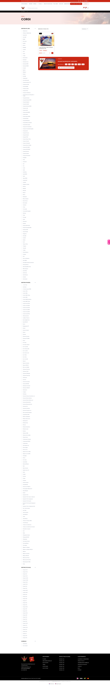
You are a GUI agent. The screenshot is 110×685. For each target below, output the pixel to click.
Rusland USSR (25, 229)
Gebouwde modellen (47, 660)
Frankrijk (24, 76)
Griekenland (25, 78)
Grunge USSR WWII (26, 149)
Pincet (24, 457)
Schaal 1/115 (25, 569)
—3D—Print (25, 284)
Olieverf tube (25, 437)
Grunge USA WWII (26, 147)
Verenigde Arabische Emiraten (28, 262)
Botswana (25, 41)
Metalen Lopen (25, 428)
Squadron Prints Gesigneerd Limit (29, 506)
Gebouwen (25, 377)
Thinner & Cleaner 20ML (27, 520)
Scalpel (24, 474)
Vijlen (24, 532)
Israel (24, 167)
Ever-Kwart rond (26, 352)
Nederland (25, 196)
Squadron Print (25, 494)
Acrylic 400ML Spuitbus (27, 299)
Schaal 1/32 (25, 602)
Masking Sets (25, 420)
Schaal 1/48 (25, 615)
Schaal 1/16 (25, 586)
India (24, 159)
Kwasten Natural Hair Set (27, 404)
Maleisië (24, 188)
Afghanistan (25, 30)
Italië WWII (25, 174)
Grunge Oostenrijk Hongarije (28, 128)
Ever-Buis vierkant (26, 344)
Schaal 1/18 (25, 588)
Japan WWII (25, 178)
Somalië (24, 237)
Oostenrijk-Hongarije (26, 211)
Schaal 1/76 (25, 629)
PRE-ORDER (55, 3)
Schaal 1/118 (25, 571)
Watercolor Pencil (26, 557)
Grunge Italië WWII (26, 112)
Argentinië (25, 35)
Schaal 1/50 (25, 617)
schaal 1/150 (25, 584)
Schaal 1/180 (25, 590)
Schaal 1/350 (25, 606)
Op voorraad (25, 645)
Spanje (24, 239)
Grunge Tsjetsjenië (26, 143)
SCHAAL (40, 3)
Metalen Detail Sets (26, 426)
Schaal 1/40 (25, 608)
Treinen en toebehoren (27, 524)
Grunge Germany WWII (27, 106)
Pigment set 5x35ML (26, 453)
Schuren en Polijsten (26, 486)
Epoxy (24, 340)
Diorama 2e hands (26, 336)
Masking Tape (25, 422)
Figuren (24, 361)
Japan (24, 176)
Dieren (24, 332)
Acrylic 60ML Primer (26, 301)
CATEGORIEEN (24, 3)
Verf (23, 530)
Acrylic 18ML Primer (26, 295)
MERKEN (30, 3)
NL (87, 1)
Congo (24, 55)
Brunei (24, 45)
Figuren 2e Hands (26, 363)
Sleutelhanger (25, 490)
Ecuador (24, 67)
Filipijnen (24, 72)
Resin (24, 472)
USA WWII (25, 260)
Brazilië (24, 43)
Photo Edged (25, 447)
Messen (24, 424)
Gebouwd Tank (25, 371)
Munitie (24, 431)
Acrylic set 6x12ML (26, 305)
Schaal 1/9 (25, 633)
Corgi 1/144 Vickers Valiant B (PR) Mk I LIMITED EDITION (46, 48)
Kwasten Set (25, 406)
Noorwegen (25, 202)
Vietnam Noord (25, 264)
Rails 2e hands (25, 468)
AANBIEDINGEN (67, 3)
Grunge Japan (25, 114)
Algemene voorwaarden (83, 658)
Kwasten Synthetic (26, 408)
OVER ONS (61, 3)
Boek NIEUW (25, 321)
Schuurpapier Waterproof (27, 488)
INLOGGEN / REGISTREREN (76, 3)
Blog (79, 668)
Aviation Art (45, 662)
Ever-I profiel (25, 350)
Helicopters (25, 389)
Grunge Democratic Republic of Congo (28, 95)
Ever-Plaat (25, 354)
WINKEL (34, 3)
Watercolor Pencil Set (27, 559)
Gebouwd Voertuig (26, 375)
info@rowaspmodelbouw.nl (26, 666)
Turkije (24, 250)
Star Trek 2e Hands (26, 508)
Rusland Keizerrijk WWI (27, 227)
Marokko (24, 190)
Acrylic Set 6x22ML (26, 311)
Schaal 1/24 (25, 594)
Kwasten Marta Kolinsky (27, 398)
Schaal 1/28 (25, 598)
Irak (23, 163)
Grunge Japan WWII (26, 116)
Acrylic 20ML (25, 297)
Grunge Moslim (25, 118)
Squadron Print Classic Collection (29, 496)
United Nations (25, 252)
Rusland (24, 223)
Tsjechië (24, 248)
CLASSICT (39, 678)
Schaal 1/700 (25, 623)
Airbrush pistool (26, 315)
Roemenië (25, 221)
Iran (23, 165)
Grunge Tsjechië (26, 141)
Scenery (24, 476)
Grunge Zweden (26, 153)
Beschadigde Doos (26, 319)
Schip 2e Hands (25, 482)
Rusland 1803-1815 (26, 225)
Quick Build (25, 461)
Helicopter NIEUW (26, 387)
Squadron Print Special (27, 500)
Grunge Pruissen (26, 132)
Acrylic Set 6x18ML (26, 309)
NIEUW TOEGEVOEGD (48, 3)
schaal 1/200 (25, 592)
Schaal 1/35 (25, 604)
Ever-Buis (24, 342)
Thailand (24, 246)
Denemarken (25, 57)
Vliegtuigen (25, 539)
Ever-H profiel (25, 346)
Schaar (24, 478)
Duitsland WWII (26, 65)
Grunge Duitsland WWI (27, 99)
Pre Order (25, 459)
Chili (23, 51)
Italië (24, 169)
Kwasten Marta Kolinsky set (28, 400)
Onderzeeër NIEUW (26, 441)
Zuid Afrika (25, 270)
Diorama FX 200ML (26, 338)
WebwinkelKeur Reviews (56, 681)
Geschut (24, 379)
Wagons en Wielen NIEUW (27, 549)
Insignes (24, 391)
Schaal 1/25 (25, 596)
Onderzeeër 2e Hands (27, 439)
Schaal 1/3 (25, 600)
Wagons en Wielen (26, 547)
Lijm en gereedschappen (27, 412)
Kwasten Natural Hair (27, 402)
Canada (24, 49)
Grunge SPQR (25, 136)
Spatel (24, 492)
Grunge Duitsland (26, 97)
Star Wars (24, 510)
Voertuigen (25, 545)
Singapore (25, 233)
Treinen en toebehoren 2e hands (29, 526)
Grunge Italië (25, 110)
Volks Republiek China (27, 266)
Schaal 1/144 (25, 582)
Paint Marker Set (26, 445)
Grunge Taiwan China (27, 139)
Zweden (24, 276)
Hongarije (24, 157)
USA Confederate (26, 258)
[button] (49, 53)
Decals (24, 328)
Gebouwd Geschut (26, 369)
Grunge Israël (25, 108)
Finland (24, 74)
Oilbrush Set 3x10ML (26, 435)
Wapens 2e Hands (26, 553)
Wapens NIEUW (26, 555)
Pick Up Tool (25, 449)
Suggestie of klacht (82, 664)
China (24, 53)
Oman (24, 206)
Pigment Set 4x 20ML (27, 451)
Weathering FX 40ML (26, 561)
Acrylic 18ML (25, 293)
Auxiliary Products (26, 317)
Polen (24, 215)
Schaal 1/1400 (25, 580)
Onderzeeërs (25, 443)
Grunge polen (25, 130)
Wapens (24, 551)
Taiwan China (25, 243)
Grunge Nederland (26, 120)
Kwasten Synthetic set (27, 410)
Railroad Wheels (26, 463)
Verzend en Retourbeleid (83, 662)
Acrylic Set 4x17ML (26, 303)
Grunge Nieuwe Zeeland (27, 122)
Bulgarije (24, 47)
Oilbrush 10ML (25, 433)
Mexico (24, 192)
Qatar (24, 219)
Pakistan (24, 213)
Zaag (24, 563)
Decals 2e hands (26, 330)
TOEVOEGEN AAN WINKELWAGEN (67, 67)
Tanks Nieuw (25, 518)
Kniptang (24, 393)
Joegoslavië (25, 180)
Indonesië (25, 161)
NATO (24, 194)
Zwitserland (25, 278)
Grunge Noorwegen (26, 124)
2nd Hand (24, 286)
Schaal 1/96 (25, 637)
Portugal (24, 217)
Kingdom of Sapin (26, 184)
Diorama (24, 334)
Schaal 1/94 (25, 635)
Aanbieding (25, 643)
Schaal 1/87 (25, 631)
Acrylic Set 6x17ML (26, 307)
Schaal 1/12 (25, 573)
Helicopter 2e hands (26, 385)
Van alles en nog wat (26, 528)
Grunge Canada (26, 88)
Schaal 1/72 (25, 625)
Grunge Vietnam (26, 151)
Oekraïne (24, 204)
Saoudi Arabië (25, 231)
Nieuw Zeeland (25, 198)
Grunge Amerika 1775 (27, 82)
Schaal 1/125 (25, 575)
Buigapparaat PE (26, 326)
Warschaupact (25, 268)
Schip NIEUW (25, 484)
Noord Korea (25, 200)
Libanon (24, 186)
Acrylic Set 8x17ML (26, 313)
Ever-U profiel (25, 358)
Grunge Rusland (26, 134)
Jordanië (24, 182)
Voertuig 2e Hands (26, 541)
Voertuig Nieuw (26, 543)
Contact (80, 666)
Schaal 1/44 (25, 610)
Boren (24, 324)
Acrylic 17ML (25, 291)
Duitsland (24, 59)
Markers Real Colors (26, 418)
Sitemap (79, 669)
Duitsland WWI (25, 63)
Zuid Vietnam (25, 274)
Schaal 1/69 (25, 621)
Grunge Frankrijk (26, 104)
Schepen (24, 480)
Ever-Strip (25, 356)
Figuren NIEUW (25, 365)
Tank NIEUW (25, 514)
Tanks (24, 516)
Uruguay (24, 254)
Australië (24, 37)
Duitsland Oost (25, 61)
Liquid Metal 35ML (26, 414)
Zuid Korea (25, 272)
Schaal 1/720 (25, 627)
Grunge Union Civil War (27, 145)
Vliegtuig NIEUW (26, 537)
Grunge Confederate (26, 92)
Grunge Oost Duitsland (27, 126)
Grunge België (25, 86)
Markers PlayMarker (26, 416)
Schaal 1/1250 (25, 578)
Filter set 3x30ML (26, 367)
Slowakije (24, 235)
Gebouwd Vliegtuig (26, 373)
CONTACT (86, 3)
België (24, 39)
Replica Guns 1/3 (26, 470)
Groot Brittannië (26, 80)
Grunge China (25, 90)
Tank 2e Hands (25, 512)
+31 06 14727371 (24, 665)
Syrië (24, 241)
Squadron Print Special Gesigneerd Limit (29, 504)
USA (24, 256)
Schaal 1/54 (25, 619)
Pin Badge (25, 455)
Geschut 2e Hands (26, 381)
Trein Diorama (25, 522)
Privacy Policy (81, 660)
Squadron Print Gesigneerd (28, 498)
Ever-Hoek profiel (26, 348)
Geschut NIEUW (26, 383)
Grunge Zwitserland (26, 155)
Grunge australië (26, 84)
